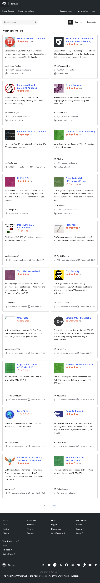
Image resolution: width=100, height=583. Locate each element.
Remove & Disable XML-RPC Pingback (27, 86)
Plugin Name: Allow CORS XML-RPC (27, 366)
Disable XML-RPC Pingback (31, 38)
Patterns (31, 533)
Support (54, 524)
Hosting (5, 529)
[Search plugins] (35, 22)
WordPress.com (10, 541)
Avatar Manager (74, 85)
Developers (56, 529)
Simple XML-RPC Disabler (79, 318)
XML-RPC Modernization (29, 271)
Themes (30, 524)
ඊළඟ (54, 505)
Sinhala (11, 565)
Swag (79, 533)
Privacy (5, 533)
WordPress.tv (58, 533)
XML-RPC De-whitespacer (79, 364)
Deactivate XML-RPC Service (26, 226)
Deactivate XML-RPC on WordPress (76, 179)
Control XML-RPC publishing (80, 131)
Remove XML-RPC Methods (31, 131)
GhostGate (22, 318)
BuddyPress (9, 554)
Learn (53, 520)
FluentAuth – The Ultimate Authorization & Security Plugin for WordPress (79, 40)
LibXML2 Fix (23, 178)
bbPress (7, 550)
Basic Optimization (75, 411)
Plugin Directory (8, 11)
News (5, 524)
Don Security (72, 271)
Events (79, 524)
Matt (5, 545)
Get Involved (81, 520)
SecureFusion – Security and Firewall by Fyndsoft (29, 459)
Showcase (31, 520)
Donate (80, 529)
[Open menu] (96, 3)
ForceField (22, 411)
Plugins (30, 529)
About (5, 520)
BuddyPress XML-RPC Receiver (75, 459)
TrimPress (71, 225)
